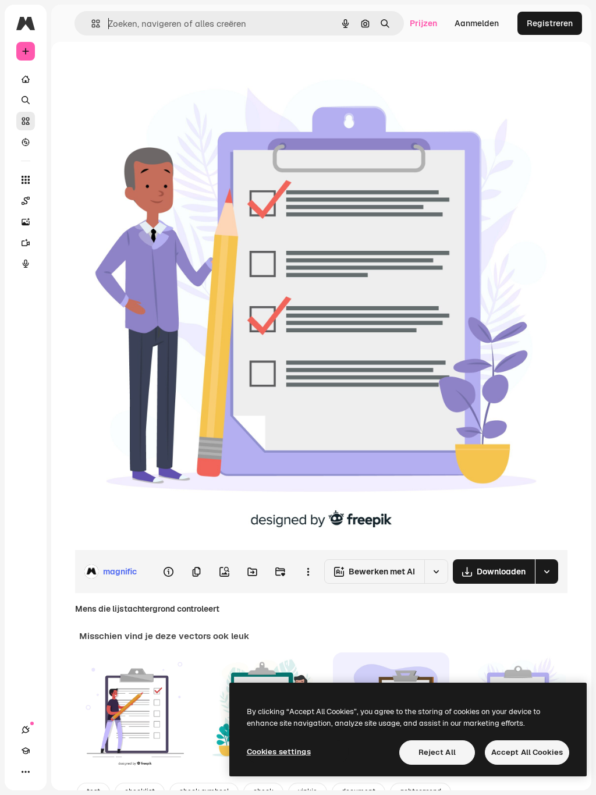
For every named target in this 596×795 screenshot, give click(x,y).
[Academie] (25, 750)
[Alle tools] (25, 180)
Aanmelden (477, 23)
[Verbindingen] (25, 730)
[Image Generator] (25, 221)
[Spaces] (25, 200)
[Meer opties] (308, 571)
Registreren (550, 23)
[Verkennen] (25, 142)
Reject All (437, 752)
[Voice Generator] (25, 263)
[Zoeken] (25, 100)
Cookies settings (279, 752)
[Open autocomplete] (91, 23)
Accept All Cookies (527, 752)
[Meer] (25, 771)
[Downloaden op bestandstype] (546, 571)
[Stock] (25, 121)
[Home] (25, 79)
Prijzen (423, 23)
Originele (151, 68)
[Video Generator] (25, 242)
